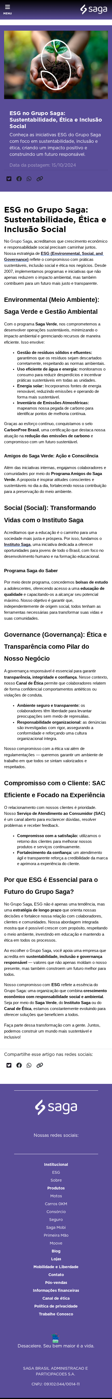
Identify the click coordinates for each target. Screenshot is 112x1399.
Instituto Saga (17, 544)
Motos (56, 1196)
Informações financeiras (56, 1290)
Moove (56, 1243)
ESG (56, 1172)
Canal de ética (56, 1298)
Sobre (56, 1180)
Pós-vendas (56, 1282)
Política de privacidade (56, 1306)
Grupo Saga (21, 241)
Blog (56, 1251)
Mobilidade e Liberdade (56, 1267)
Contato (56, 1275)
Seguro (56, 1219)
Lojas (56, 1259)
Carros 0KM (56, 1204)
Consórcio (56, 1212)
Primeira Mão (56, 1235)
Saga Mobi (56, 1227)
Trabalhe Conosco (56, 1314)
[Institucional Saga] (92, 10)
